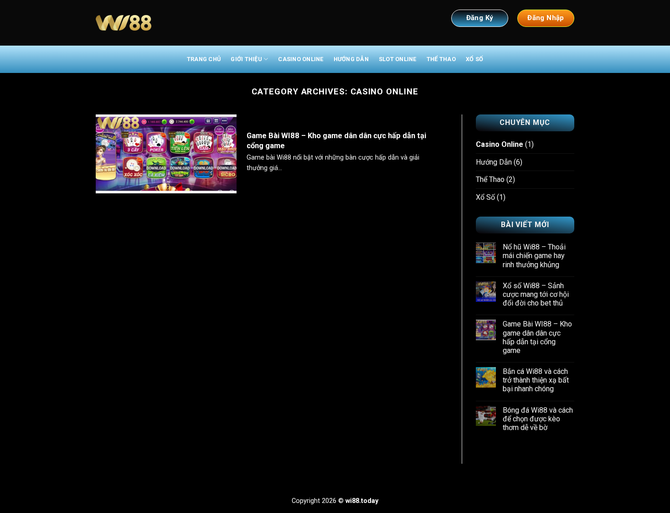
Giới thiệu (246, 59)
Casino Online (300, 59)
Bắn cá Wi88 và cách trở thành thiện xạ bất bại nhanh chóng (536, 380)
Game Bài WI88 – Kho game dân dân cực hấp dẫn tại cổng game (336, 140)
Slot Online (398, 59)
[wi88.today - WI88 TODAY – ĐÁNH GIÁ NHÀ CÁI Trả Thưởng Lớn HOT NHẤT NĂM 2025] (123, 23)
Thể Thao (441, 59)
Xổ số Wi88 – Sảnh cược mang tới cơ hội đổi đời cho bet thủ (536, 294)
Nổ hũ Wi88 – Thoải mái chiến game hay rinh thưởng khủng (534, 256)
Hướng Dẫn (351, 59)
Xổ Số (474, 59)
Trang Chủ (204, 59)
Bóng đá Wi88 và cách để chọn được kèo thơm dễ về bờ (538, 419)
